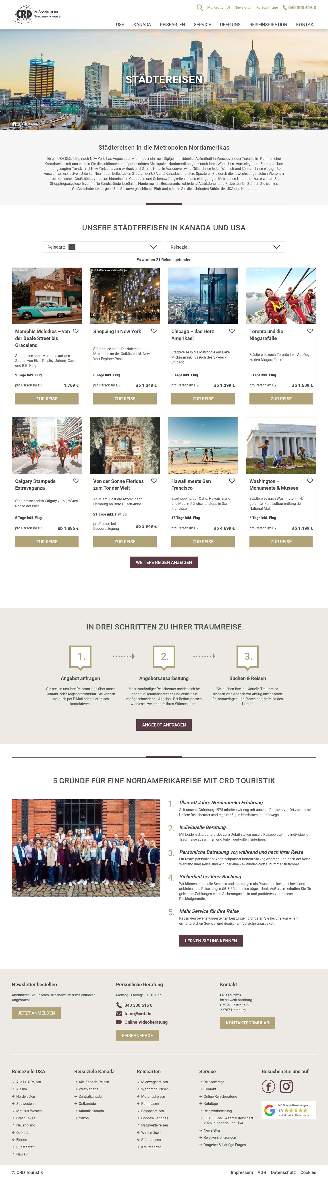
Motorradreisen (153, 1096)
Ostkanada (87, 1104)
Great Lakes (25, 1118)
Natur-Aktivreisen (154, 1125)
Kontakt (306, 24)
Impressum (242, 1172)
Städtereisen (151, 1140)
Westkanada (88, 1089)
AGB (261, 1172)
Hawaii (21, 1154)
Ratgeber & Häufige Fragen (225, 1145)
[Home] (14, 124)
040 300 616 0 (138, 1005)
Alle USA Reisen (28, 1082)
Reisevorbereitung (218, 1111)
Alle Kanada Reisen (94, 1082)
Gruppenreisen (152, 1111)
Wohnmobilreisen (155, 1089)
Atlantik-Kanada (91, 1111)
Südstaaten (25, 1147)
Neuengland (25, 1125)
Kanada (142, 24)
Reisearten (172, 24)
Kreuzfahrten (151, 1147)
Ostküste (23, 1132)
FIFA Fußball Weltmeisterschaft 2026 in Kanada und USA (228, 1120)
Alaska (21, 1089)
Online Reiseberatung (220, 1096)
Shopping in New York (117, 331)
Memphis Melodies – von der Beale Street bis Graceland (42, 338)
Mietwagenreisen (154, 1082)
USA (120, 24)
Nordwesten (25, 1096)
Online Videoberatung (146, 1022)
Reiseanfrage (267, 7)
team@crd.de (138, 1013)
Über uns (230, 24)
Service (202, 24)
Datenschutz (283, 1172)
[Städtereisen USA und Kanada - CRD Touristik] (37, 22)
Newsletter (243, 7)
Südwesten (25, 1104)
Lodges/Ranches (154, 1118)
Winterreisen (151, 1132)
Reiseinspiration (268, 24)
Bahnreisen (150, 1104)
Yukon (84, 1118)
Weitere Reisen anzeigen (164, 562)
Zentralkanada (90, 1096)
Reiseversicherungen (220, 1137)
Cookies (308, 1172)
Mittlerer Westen (29, 1111)
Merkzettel (218, 7)
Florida (21, 1140)
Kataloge (211, 1104)
